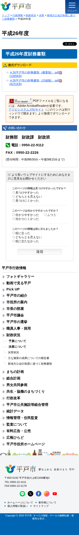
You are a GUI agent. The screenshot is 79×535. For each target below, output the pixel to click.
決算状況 (13, 352)
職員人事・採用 (18, 328)
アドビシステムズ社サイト (26, 109)
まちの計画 (15, 372)
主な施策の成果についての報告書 (28, 358)
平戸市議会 (15, 315)
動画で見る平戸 (18, 283)
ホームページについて (20, 502)
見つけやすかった (27, 192)
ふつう (51, 214)
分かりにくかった (27, 218)
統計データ (15, 411)
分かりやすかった (27, 214)
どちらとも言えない (28, 196)
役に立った (22, 233)
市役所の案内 (16, 302)
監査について (16, 424)
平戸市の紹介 (16, 295)
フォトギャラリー (20, 276)
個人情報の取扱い (17, 505)
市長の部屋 (15, 309)
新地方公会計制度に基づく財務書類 (30, 363)
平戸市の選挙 (16, 322)
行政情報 (17, 15)
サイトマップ (41, 505)
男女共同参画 (16, 385)
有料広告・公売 (18, 431)
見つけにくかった (27, 200)
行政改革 (13, 398)
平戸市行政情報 (14, 268)
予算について (17, 341)
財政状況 (31, 15)
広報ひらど (15, 437)
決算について (17, 346)
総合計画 (13, 378)
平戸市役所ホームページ (25, 444)
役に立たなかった (27, 241)
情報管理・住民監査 (22, 418)
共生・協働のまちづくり (25, 391)
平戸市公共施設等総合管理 (27, 405)
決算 (41, 15)
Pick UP (13, 289)
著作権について (47, 502)
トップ (6, 15)
